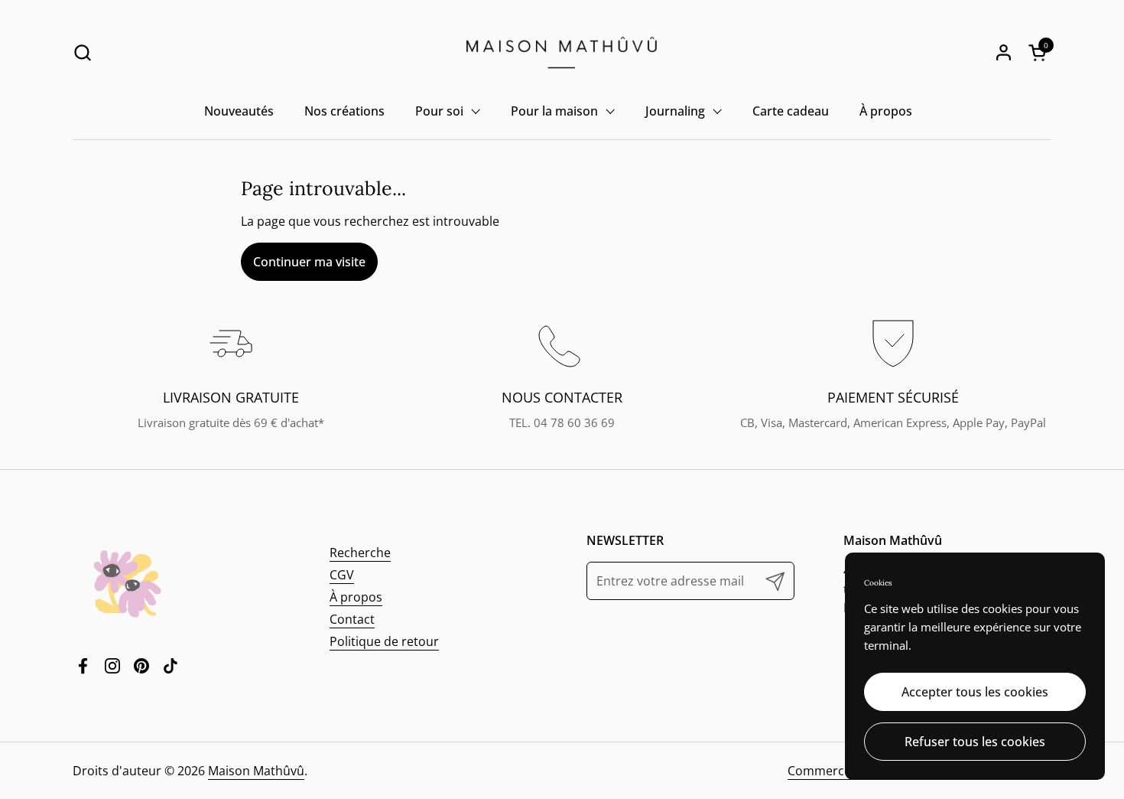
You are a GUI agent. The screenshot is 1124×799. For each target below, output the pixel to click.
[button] (82, 52)
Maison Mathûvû (256, 770)
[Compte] (1003, 52)
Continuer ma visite (309, 261)
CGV (342, 574)
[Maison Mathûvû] (562, 52)
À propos (356, 597)
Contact (352, 619)
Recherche (360, 552)
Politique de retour (384, 641)
